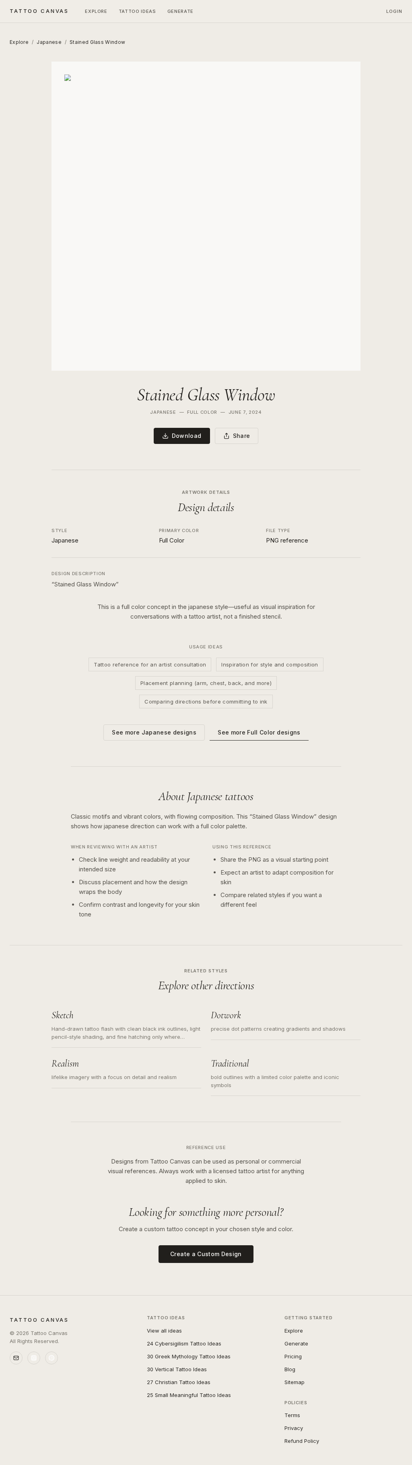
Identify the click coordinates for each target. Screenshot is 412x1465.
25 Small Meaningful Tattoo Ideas (189, 1395)
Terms (292, 1415)
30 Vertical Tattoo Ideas (177, 1369)
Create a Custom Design (206, 1253)
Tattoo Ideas (137, 11)
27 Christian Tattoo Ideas (178, 1382)
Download (187, 435)
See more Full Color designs (259, 732)
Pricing (293, 1356)
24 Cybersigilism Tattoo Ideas (184, 1343)
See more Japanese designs (154, 732)
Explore (96, 11)
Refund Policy (301, 1441)
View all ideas (164, 1330)
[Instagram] (33, 1358)
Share (241, 435)
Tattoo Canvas (39, 11)
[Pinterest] (51, 1358)
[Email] (16, 1358)
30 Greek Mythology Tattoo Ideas (189, 1356)
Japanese (49, 42)
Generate (180, 11)
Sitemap (294, 1382)
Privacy (293, 1428)
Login (394, 11)
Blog (289, 1369)
